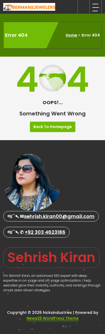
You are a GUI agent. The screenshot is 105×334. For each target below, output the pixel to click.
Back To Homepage (52, 126)
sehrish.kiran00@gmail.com (59, 216)
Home (71, 35)
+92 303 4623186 (45, 232)
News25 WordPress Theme (53, 318)
